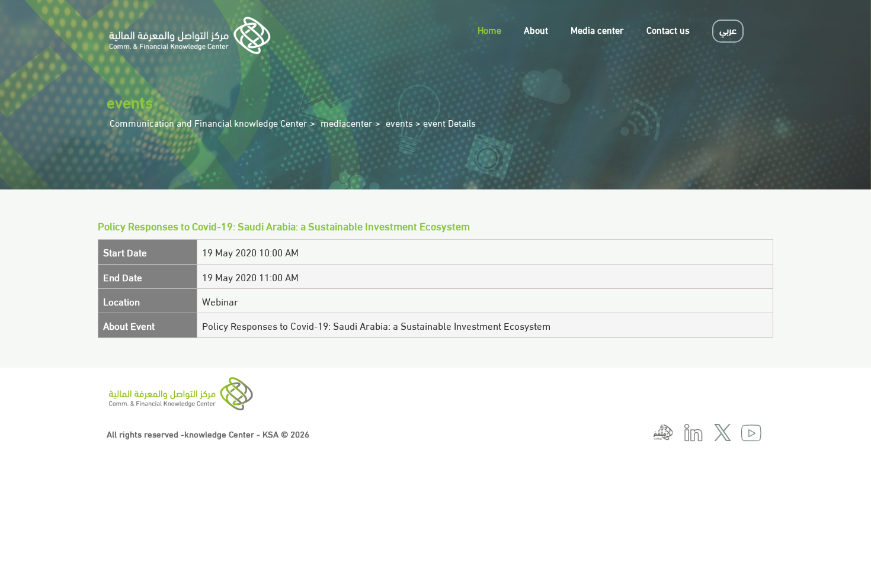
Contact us (668, 29)
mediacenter (347, 122)
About (536, 29)
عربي (727, 29)
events (399, 122)
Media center (597, 29)
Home (489, 29)
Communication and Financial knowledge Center (209, 122)
